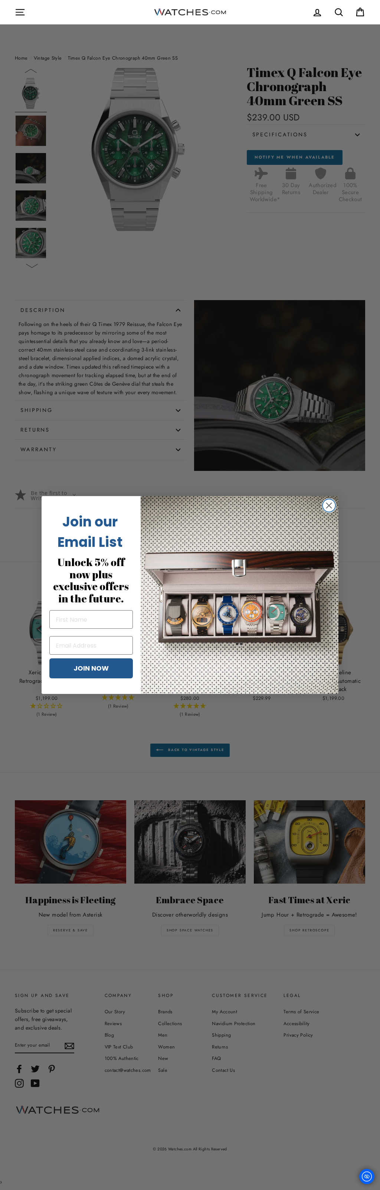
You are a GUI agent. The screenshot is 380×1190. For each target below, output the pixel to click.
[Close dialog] (328, 505)
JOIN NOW (91, 668)
